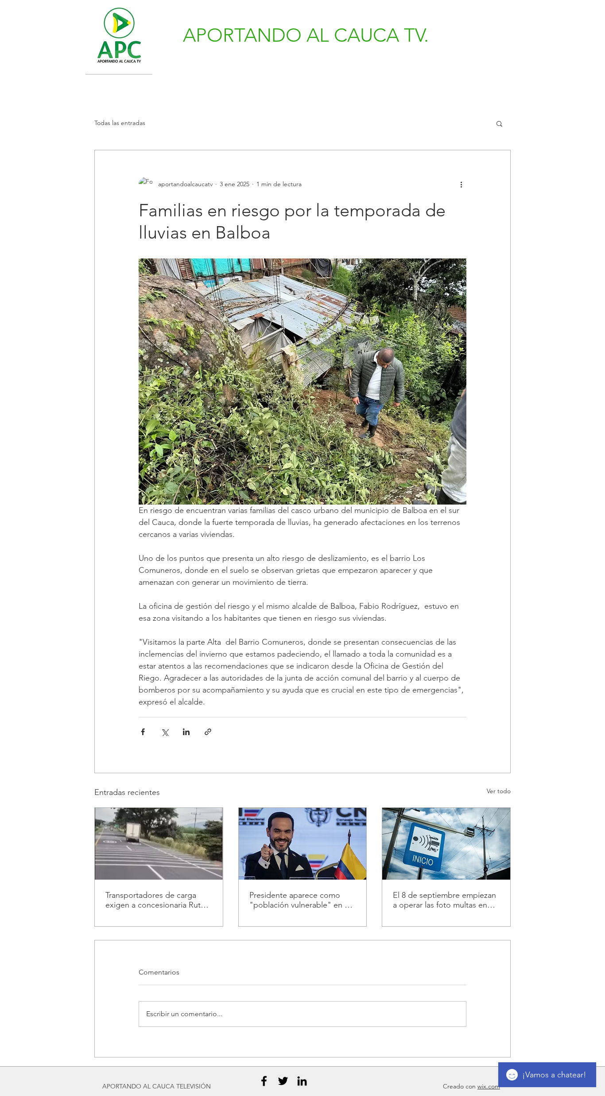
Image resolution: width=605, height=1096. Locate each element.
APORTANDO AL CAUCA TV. (306, 35)
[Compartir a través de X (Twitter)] (164, 732)
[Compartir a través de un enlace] (208, 732)
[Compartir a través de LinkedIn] (186, 732)
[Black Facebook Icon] (264, 1081)
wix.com (488, 1086)
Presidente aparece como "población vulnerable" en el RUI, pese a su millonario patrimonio (300, 900)
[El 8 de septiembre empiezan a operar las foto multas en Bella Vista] (446, 844)
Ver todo (499, 791)
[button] (499, 123)
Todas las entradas (119, 123)
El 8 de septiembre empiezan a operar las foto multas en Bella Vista (444, 900)
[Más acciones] (461, 184)
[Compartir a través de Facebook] (143, 732)
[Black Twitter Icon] (283, 1081)
